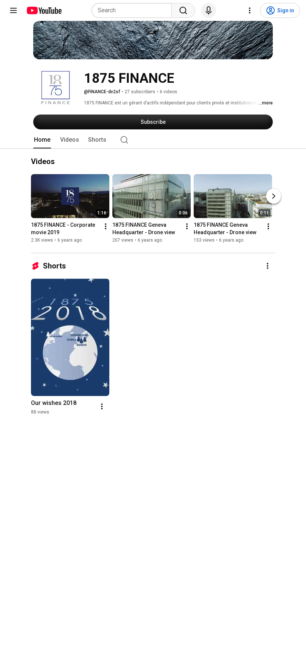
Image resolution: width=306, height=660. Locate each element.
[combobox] (134, 10)
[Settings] (249, 10)
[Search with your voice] (208, 10)
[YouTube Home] (44, 10)
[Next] (273, 196)
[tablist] (153, 140)
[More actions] (105, 226)
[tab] (42, 140)
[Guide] (13, 10)
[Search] (183, 10)
